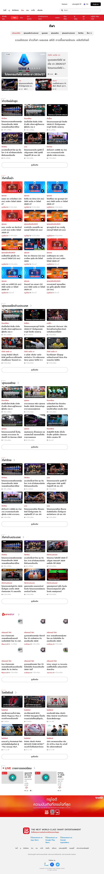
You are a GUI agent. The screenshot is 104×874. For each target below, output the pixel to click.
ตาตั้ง (33, 10)
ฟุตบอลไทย (55, 33)
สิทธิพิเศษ (15, 10)
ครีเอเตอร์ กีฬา (6, 632)
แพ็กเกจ (54, 848)
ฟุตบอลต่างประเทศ (68, 33)
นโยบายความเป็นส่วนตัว (54, 854)
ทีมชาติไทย (27, 118)
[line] (46, 864)
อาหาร (57, 17)
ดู (9, 10)
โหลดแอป (64, 4)
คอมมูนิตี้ (71, 848)
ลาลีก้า (49, 323)
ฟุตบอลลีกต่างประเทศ (31, 33)
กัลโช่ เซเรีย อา (7, 351)
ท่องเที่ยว (65, 17)
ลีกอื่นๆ (49, 118)
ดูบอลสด (45, 33)
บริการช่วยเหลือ (66, 854)
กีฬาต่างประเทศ (11, 537)
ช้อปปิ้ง (48, 848)
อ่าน (22, 10)
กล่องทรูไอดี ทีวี (76, 4)
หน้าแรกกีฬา (16, 33)
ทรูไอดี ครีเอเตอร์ (95, 17)
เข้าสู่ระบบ (96, 4)
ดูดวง (84, 17)
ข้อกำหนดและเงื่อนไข (41, 854)
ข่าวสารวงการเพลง (43, 17)
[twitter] (58, 864)
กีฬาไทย (80, 33)
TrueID (9, 4)
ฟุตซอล (26, 400)
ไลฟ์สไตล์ (7, 692)
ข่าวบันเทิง (29, 17)
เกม (27, 10)
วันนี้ (4, 10)
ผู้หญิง (75, 17)
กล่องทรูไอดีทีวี (63, 848)
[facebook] (52, 864)
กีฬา (14, 17)
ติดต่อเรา (73, 854)
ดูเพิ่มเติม (34, 164)
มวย (25, 146)
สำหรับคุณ (4, 17)
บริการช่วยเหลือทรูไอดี (83, 848)
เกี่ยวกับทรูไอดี (32, 854)
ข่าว (21, 17)
